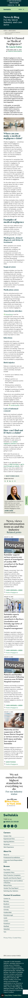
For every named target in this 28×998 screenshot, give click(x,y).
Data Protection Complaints (12, 875)
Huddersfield (7, 912)
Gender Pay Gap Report (11, 888)
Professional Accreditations (12, 857)
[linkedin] (10, 481)
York (5, 932)
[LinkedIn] (8, 826)
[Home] (7, 9)
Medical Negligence (15, 51)
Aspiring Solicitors (9, 841)
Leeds (5, 918)
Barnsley (6, 901)
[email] (15, 481)
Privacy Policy (8, 938)
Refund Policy (8, 885)
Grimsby (6, 909)
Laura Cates (15, 46)
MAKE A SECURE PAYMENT (14, 1)
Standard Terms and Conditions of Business (13, 881)
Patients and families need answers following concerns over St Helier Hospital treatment (14, 678)
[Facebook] (5, 826)
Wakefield (7, 929)
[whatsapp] (12, 481)
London (6, 921)
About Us (6, 854)
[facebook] (7, 481)
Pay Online (7, 869)
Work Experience (9, 847)
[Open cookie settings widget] (2, 995)
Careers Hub (7, 836)
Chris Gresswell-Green (14, 590)
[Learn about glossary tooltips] (19, 5)
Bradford (6, 904)
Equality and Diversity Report (12, 878)
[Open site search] (16, 5)
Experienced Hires (9, 839)
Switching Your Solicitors (11, 891)
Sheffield (6, 926)
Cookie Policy (17, 938)
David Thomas (11, 762)
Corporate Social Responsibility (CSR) (13, 861)
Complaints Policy (9, 872)
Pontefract (7, 923)
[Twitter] (12, 826)
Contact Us (7, 898)
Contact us (11, 5)
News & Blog (12, 30)
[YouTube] (15, 826)
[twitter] (5, 481)
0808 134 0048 (14, 3)
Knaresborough (8, 915)
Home (5, 30)
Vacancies (7, 844)
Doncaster (7, 907)
